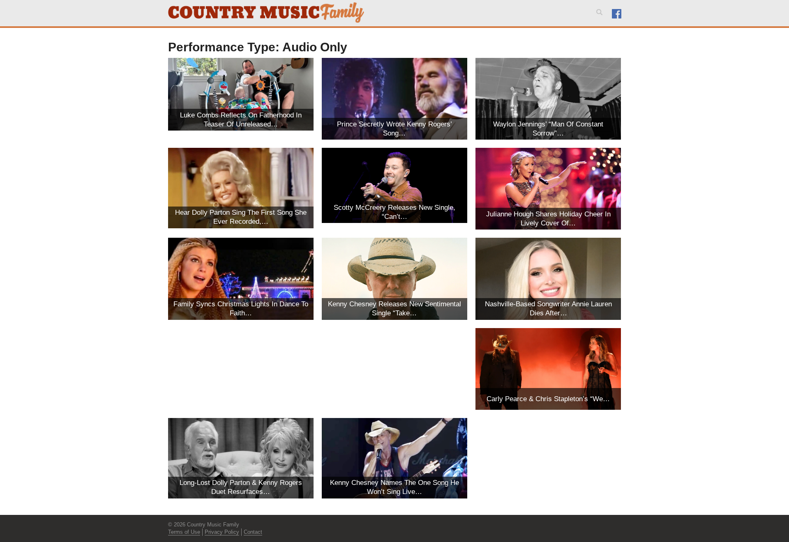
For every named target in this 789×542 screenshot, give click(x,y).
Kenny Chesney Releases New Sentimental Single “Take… (394, 308)
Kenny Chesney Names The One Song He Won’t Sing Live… (394, 487)
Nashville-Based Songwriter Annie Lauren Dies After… (548, 308)
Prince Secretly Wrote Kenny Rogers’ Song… (394, 128)
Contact (253, 532)
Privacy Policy (222, 532)
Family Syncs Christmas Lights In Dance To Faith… (240, 308)
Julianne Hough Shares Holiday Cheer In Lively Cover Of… (548, 218)
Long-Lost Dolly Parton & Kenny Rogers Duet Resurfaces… (241, 487)
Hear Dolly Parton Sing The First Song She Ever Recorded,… (241, 217)
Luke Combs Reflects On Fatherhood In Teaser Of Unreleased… (241, 119)
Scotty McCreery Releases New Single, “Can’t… (394, 212)
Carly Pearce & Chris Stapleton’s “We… (548, 399)
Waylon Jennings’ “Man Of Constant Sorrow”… (548, 128)
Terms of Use (184, 532)
